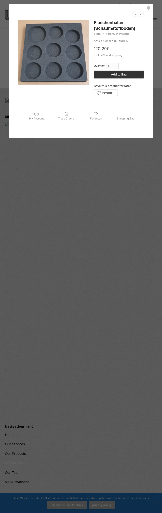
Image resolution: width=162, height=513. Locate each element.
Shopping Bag (125, 118)
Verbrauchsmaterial (118, 33)
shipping (117, 55)
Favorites (96, 118)
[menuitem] (135, 14)
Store (97, 33)
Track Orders (66, 118)
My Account (36, 118)
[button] (106, 93)
